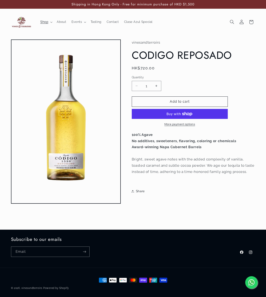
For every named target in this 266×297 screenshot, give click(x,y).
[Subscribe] (84, 251)
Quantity (138, 77)
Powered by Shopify (56, 288)
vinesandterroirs (31, 288)
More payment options (179, 124)
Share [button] (140, 191)
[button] (46, 22)
